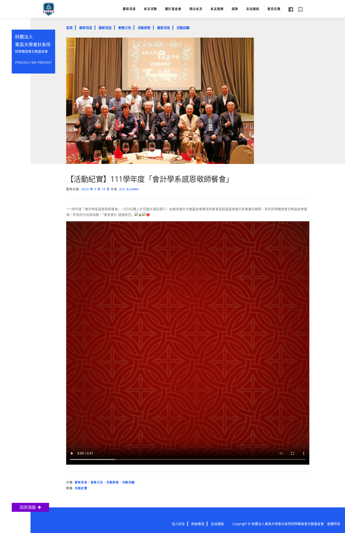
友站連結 (252, 9)
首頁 (69, 27)
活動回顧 (183, 27)
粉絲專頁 (197, 523)
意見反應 (273, 9)
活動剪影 (144, 27)
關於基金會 (173, 9)
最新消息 (129, 9)
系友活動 (150, 9)
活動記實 (81, 488)
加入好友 (178, 523)
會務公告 (124, 27)
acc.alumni (129, 189)
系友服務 (217, 9)
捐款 (235, 9)
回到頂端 (29, 507)
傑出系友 (196, 9)
